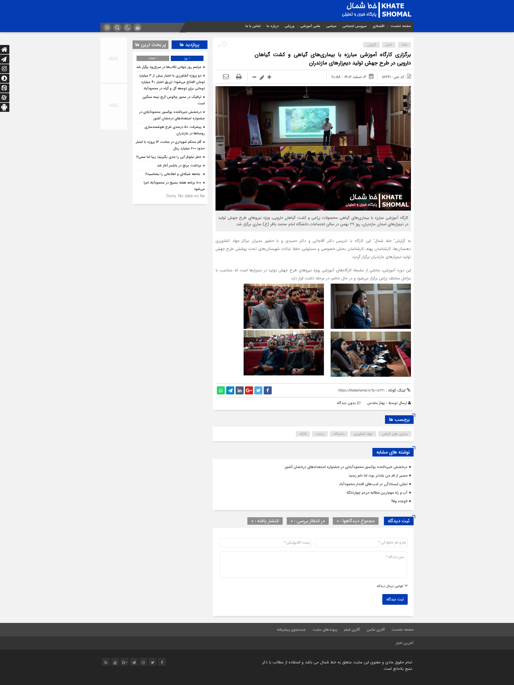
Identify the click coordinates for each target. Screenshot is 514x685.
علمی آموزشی (310, 26)
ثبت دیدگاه (395, 599)
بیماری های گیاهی (395, 434)
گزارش (371, 45)
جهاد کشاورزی (363, 434)
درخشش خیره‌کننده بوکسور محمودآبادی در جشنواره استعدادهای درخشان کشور (346, 467)
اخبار (389, 45)
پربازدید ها (189, 44)
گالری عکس (376, 630)
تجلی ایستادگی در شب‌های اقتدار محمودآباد (373, 484)
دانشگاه (339, 434)
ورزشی (289, 26)
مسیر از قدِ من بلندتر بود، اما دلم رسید (378, 475)
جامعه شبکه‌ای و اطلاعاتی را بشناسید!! (173, 174)
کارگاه (303, 434)
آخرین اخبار (405, 643)
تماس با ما (253, 26)
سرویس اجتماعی (354, 26)
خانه (404, 45)
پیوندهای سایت (324, 630)
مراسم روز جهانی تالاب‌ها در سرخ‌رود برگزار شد (168, 67)
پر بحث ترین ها (150, 44)
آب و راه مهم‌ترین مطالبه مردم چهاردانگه (376, 493)
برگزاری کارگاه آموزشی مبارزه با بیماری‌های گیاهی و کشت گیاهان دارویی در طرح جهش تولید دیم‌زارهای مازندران (333, 59)
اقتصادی (378, 26)
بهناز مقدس (376, 403)
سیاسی (331, 26)
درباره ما (273, 26)
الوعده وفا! (399, 501)
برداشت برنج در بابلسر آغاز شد (179, 165)
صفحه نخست (400, 26)
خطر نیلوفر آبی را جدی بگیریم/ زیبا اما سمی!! (168, 157)
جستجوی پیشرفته (291, 630)
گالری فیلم (352, 630)
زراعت (320, 434)
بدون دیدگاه (346, 403)
